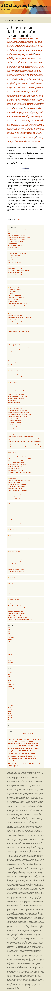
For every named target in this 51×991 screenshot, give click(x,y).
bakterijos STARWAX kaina (27, 973)
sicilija (23, 919)
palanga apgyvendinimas (23, 71)
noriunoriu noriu (30, 68)
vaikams (37, 822)
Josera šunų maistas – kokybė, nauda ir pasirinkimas (17, 384)
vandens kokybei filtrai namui (36, 781)
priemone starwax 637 (21, 884)
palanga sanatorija (31, 74)
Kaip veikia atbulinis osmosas (13, 540)
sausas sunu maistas (37, 950)
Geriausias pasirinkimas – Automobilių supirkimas (17, 253)
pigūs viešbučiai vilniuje (18, 94)
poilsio (14, 95)
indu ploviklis (17, 981)
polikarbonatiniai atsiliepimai (32, 864)
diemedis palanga (10, 49)
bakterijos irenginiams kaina (31, 884)
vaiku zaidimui (35, 826)
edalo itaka (27, 859)
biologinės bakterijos (27, 956)
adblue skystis (27, 827)
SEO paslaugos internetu (15, 599)
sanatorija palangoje (35, 104)
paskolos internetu (31, 834)
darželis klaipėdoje (20, 897)
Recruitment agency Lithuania (33, 881)
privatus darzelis (33, 871)
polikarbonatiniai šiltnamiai (15, 864)
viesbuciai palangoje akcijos (22, 121)
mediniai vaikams (16, 968)
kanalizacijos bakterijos (28, 733)
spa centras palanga (19, 109)
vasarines (20, 905)
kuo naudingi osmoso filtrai (26, 777)
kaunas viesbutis (33, 57)
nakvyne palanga (16, 63)
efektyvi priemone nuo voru (29, 818)
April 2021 (10, 682)
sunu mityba (40, 859)
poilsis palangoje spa (11, 100)
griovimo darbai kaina (25, 893)
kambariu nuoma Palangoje (18, 57)
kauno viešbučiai (40, 57)
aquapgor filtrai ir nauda (13, 796)
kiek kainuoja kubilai (39, 813)
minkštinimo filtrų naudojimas (12, 773)
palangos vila (20, 87)
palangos (29, 78)
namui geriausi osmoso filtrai (26, 785)
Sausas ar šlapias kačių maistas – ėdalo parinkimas (17, 303)
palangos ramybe (12, 82)
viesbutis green (10, 133)
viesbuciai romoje (32, 123)
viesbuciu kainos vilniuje (30, 128)
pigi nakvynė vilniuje (27, 88)
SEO (14, 15)
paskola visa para (31, 918)
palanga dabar (38, 71)
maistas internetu (10, 867)
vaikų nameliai (13, 967)
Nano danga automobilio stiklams (14, 351)
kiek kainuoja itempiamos (20, 831)
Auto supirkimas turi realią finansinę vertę (15, 601)
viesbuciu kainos (41, 127)
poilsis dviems (18, 97)
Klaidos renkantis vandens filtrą (14, 349)
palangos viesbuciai (26, 84)
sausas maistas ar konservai (28, 838)
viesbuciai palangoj (31, 120)
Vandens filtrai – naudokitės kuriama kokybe (16, 241)
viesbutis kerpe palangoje (37, 133)
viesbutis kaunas (16, 133)
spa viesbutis (25, 112)
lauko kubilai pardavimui (18, 805)
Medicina (9, 645)
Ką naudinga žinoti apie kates (13, 291)
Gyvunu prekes (12, 452)
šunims (27, 856)
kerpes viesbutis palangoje (27, 58)
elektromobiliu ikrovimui (29, 848)
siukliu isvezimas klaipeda (15, 971)
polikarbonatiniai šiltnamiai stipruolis (33, 825)
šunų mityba (27, 873)
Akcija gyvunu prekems (14, 551)
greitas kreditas (17, 835)
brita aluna (32, 877)
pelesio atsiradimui (19, 917)
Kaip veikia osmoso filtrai (12, 353)
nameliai (11, 880)
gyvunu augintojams (21, 856)
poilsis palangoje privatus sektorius (35, 99)
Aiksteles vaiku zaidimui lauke (16, 370)
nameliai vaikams (23, 880)
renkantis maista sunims (26, 921)
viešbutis (8, 132)
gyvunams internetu (14, 860)
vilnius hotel (22, 141)
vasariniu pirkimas (10, 906)
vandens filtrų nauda (17, 774)
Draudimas (20, 15)
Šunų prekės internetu (12, 400)
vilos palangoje (13, 142)
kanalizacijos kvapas (15, 869)
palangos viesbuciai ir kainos (36, 84)
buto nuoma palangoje (19, 47)
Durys (9, 633)
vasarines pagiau (17, 912)
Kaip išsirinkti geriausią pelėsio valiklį (15, 315)
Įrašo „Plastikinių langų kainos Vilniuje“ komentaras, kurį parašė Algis (20, 436)
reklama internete (13, 746)
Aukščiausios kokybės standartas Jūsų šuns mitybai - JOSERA (19, 458)
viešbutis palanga (23, 136)
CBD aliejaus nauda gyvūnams (13, 231)
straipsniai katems (32, 832)
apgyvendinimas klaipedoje (29, 43)
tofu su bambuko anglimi (23, 847)
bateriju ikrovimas (16, 892)
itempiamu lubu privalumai (15, 830)
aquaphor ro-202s (38, 799)
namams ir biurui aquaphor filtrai (31, 798)
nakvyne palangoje (23, 63)
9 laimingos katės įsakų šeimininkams (15, 276)
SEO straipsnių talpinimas (11, 770)
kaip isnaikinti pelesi (13, 918)
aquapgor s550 (37, 797)
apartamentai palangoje (11, 42)
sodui (21, 871)
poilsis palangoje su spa (19, 100)
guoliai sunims (26, 852)
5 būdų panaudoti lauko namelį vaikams (15, 372)
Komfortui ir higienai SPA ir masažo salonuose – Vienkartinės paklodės (21, 428)
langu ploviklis (30, 842)
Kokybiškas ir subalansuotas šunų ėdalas (15, 470)
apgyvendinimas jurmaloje (18, 43)
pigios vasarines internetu (18, 913)
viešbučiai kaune (34, 117)
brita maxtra (34, 964)
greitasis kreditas (10, 835)
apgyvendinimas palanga (11, 45)
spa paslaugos (19, 111)
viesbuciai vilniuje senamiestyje (25, 127)
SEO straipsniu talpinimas (15, 345)
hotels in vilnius (31, 54)
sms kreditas (11, 919)
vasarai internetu (28, 914)
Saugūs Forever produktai (13, 243)
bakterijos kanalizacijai (11, 733)
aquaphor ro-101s (24, 797)
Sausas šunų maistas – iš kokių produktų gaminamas (17, 392)
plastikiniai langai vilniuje (13, 743)
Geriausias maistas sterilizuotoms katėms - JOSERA (17, 454)
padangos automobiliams (18, 901)
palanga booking (32, 71)
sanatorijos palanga (17, 105)
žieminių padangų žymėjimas (30, 770)
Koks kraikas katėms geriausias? (14, 519)
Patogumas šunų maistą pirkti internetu (15, 517)
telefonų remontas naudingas (34, 810)
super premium (18, 851)
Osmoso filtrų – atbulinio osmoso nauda (15, 611)
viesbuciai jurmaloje (20, 117)
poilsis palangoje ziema (28, 100)
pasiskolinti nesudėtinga (22, 834)
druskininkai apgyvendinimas (19, 49)
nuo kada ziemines (10, 825)
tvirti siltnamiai (23, 864)
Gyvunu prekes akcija (14, 287)
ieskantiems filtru (14, 868)
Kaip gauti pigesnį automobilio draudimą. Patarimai (17, 339)
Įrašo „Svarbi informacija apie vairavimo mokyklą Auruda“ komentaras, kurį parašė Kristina (24, 444)
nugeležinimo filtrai (28, 803)
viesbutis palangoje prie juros (12, 137)
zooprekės (9, 876)
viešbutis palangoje (40, 136)
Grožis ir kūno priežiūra (12, 637)
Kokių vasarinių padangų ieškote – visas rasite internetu (18, 331)
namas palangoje (34, 65)
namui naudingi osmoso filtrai (33, 776)
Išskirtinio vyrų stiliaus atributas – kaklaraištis (16, 613)
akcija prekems (31, 863)
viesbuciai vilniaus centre (23, 125)
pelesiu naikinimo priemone (28, 886)
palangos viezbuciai (13, 87)
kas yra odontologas (16, 877)
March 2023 (10, 674)
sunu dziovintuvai (39, 852)
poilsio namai (18, 95)
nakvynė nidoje (40, 62)
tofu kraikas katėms (30, 879)
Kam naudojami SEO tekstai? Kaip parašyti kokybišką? (18, 494)
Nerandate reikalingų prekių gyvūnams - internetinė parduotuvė (20, 472)
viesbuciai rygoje (10, 124)
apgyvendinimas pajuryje (39, 43)
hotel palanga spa (13, 54)
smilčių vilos (13, 108)
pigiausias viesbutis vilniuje (28, 90)
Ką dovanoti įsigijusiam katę (13, 514)
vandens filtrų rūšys (34, 784)
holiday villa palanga (30, 53)
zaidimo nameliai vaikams (18, 888)
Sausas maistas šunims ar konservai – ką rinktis (16, 297)
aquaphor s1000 (10, 798)
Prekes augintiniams (14, 504)
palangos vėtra (12, 84)
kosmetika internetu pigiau (21, 894)
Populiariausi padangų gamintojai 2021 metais (16, 498)
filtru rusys (36, 876)
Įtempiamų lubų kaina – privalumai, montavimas (17, 486)
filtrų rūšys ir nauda (29, 773)
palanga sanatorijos (38, 74)
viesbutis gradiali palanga (37, 132)
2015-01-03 (18, 219)
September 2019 (11, 688)
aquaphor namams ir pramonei (12, 794)
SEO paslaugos (12, 478)
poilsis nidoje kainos (36, 97)
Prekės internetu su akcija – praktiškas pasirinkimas (17, 521)
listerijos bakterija (17, 826)
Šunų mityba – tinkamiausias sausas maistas (16, 398)
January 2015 (10, 719)
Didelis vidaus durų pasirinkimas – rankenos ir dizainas (18, 229)
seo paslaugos (30, 753)
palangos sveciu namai (33, 83)
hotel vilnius (19, 54)
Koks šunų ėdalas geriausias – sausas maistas (16, 394)
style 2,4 (8, 879)
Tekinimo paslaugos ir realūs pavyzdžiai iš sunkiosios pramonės (19, 414)
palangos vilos (25, 87)
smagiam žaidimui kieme (11, 810)
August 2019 (10, 690)
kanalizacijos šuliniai (11, 737)
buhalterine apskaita (34, 827)
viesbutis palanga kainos (31, 136)
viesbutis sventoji (37, 137)
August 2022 (10, 676)
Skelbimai (9, 15)
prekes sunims (36, 861)
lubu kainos (36, 831)
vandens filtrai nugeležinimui (15, 788)
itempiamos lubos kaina (11, 831)
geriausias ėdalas (17, 867)
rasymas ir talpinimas (25, 904)
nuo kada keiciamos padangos (34, 843)
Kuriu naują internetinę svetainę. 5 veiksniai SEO (17, 235)
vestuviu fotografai (33, 890)
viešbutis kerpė (29, 133)
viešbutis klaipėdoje (17, 134)
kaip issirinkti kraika (36, 872)
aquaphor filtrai (19, 792)
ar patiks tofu (14, 857)
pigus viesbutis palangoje (37, 94)
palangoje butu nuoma (29, 76)
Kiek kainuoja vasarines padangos (29, 846)
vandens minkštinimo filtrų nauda (27, 788)
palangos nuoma (27, 80)
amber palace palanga (34, 39)
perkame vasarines (21, 915)
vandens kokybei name (32, 782)
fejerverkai (9, 868)
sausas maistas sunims (24, 855)
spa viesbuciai (19, 112)
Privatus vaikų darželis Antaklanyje (14, 362)
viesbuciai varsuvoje (14, 125)
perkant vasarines (20, 914)
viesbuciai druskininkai (38, 116)
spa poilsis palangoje (40, 111)
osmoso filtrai (19, 772)
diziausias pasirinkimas (34, 909)
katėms (30, 856)
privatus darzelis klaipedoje (27, 900)
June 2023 (10, 672)
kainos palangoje (17, 55)
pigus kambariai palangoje (16, 91)
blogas (27, 867)
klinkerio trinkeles (41, 883)
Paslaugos (25, 38)
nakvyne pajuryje (10, 63)
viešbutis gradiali (28, 132)
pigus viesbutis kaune (28, 94)
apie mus (37, 857)
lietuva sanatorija (34, 61)
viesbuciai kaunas (28, 117)
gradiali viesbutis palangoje (15, 53)
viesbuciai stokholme (25, 124)
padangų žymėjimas (20, 770)
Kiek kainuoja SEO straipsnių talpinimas (15, 488)
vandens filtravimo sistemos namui (29, 780)
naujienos (41, 857)
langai (22, 737)
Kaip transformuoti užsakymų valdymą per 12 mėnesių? (18, 416)
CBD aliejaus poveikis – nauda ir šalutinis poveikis (17, 484)
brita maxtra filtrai (23, 877)
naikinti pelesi (36, 886)
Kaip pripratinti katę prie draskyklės (14, 295)
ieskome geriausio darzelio (34, 828)
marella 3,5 (41, 877)
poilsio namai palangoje (16, 96)
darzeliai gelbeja (17, 828)
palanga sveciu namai (39, 75)
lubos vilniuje (12, 832)
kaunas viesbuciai (26, 57)
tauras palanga (25, 115)
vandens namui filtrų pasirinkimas (13, 782)
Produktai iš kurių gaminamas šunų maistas (16, 569)
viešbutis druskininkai (21, 132)
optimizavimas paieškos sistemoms (19, 739)
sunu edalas (29, 851)
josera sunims (12, 852)
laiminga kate (38, 832)
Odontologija (10, 647)
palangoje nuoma (10, 78)
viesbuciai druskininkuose (11, 117)
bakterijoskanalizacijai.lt (15, 896)
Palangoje (22, 76)
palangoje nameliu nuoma (38, 76)
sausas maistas (33, 873)
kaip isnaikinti (12, 886)
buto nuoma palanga (10, 47)
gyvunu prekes (35, 856)
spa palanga (34, 109)
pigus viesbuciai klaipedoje (25, 92)
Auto (15, 38)
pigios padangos (14, 840)
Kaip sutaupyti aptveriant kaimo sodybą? (15, 321)
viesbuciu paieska (20, 129)
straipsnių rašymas (29, 761)
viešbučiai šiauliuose (17, 124)
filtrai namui (34, 785)
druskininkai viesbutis (15, 50)
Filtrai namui (10, 360)
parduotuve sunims (37, 901)
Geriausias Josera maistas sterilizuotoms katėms (17, 554)
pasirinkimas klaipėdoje (29, 897)
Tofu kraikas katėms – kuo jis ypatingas (15, 561)
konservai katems (32, 854)
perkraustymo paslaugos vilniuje (28, 850)
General (9, 635)
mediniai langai (26, 737)
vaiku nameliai (41, 880)
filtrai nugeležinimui (12, 772)
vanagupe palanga (10, 116)
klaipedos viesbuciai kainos (24, 59)
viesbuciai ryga (39, 123)
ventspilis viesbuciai (25, 116)
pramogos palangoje (28, 101)
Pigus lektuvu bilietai (14, 313)
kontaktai (33, 857)
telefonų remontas (34, 805)
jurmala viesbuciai (10, 55)
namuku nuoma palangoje (33, 66)
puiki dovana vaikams (39, 809)
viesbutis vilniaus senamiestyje (27, 138)
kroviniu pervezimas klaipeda (31, 971)
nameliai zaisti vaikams (36, 888)
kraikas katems (24, 876)
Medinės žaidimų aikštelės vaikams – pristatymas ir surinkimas (19, 319)
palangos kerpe (40, 79)
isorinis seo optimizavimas (30, 821)
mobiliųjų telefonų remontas (16, 813)
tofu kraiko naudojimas (38, 944)
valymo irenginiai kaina (17, 900)
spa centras (13, 109)
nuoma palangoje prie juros (22, 70)
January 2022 (10, 678)
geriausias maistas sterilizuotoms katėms (32, 811)
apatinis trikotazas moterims (18, 984)
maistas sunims (20, 872)
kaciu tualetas (16, 854)
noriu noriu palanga (23, 68)
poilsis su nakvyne (20, 101)
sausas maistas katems (23, 854)
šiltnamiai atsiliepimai (38, 952)
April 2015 (10, 715)
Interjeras (10, 639)
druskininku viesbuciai (33, 50)
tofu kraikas (17, 855)
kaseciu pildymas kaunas (34, 889)
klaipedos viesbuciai (14, 59)
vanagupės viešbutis (18, 116)
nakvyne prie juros (30, 63)
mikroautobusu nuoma (25, 62)
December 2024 (11, 670)
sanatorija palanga (28, 104)
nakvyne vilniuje (38, 63)
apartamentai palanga (38, 41)
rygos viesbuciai (37, 103)
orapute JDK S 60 (28, 892)
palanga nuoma (40, 72)
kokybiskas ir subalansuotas (37, 948)
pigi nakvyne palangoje (18, 88)
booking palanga (14, 46)
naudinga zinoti (18, 908)
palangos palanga (33, 80)
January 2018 (10, 694)
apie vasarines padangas (30, 915)
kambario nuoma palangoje (33, 55)
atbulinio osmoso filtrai (34, 774)
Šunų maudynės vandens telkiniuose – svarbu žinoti (17, 396)
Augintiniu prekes (13, 529)
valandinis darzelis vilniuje (36, 851)
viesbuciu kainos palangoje (21, 128)
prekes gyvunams (39, 943)
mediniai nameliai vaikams (37, 900)
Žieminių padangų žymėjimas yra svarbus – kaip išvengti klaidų (19, 317)
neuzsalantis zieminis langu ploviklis (37, 929)
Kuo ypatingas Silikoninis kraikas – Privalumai (16, 307)
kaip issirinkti (38, 951)
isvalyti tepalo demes (38, 838)
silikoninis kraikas (39, 854)
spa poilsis (34, 111)
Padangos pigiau (13, 577)
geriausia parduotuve (23, 860)
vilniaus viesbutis (10, 141)
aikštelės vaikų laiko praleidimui (22, 810)
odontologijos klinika (10, 851)
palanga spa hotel (23, 75)
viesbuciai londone (10, 120)
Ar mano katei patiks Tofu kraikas (14, 468)
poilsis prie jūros (36, 100)
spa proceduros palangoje (12, 112)
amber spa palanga (13, 41)
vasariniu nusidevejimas (35, 913)
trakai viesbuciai (31, 115)
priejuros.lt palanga (17, 103)
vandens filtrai (36, 789)
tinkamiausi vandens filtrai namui (16, 780)
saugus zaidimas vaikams (28, 823)
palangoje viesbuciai (23, 78)
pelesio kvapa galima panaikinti (38, 803)
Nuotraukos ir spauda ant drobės (14, 255)
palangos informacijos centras (20, 79)
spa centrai (26, 108)
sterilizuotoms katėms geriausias (28, 813)
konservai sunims (10, 854)
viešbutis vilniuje (36, 138)
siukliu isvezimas (34, 883)
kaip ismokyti (18, 863)
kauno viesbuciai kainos (11, 58)
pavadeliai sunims (23, 861)
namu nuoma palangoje (24, 66)
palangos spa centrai (16, 83)
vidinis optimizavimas (14, 834)
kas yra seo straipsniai (11, 821)
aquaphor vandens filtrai (11, 792)
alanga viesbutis (21, 39)
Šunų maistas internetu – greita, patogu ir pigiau (17, 388)
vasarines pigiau (24, 906)
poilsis (42, 96)
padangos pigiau (18, 843)
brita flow (16, 879)
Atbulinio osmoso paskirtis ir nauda (14, 358)
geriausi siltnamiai (37, 863)
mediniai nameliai (38, 879)
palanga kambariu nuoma (19, 72)
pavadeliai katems (16, 861)
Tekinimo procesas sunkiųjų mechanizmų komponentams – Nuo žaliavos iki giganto (23, 257)
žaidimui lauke (29, 880)
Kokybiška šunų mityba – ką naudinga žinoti (16, 390)
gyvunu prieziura (14, 856)
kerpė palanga (18, 58)
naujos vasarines (17, 906)
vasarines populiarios (11, 908)
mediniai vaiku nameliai (27, 888)
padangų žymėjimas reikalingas (26, 815)
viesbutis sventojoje (10, 138)
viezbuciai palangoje (13, 140)
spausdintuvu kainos (26, 890)
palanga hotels (12, 72)
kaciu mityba (13, 850)
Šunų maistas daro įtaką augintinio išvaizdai (16, 567)
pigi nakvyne (31, 87)
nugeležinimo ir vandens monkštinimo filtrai (15, 789)
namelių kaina (34, 967)
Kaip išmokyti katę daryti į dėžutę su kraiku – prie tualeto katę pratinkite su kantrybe (23, 305)
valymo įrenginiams (20, 979)
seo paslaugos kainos (28, 756)
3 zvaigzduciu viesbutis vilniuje (34, 38)
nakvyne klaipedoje (33, 62)
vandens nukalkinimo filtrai (28, 789)
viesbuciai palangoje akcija (12, 121)
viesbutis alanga (14, 132)
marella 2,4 (36, 877)
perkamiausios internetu (22, 875)
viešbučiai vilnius (34, 127)
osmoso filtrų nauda (26, 772)
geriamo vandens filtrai (15, 793)
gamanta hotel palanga (34, 51)
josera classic (30, 819)
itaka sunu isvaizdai (33, 859)
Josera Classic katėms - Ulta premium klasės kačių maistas (19, 456)
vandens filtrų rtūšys (23, 782)
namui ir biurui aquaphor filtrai (18, 798)
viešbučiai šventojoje (33, 124)
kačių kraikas (38, 873)
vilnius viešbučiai (34, 141)
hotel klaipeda (37, 53)
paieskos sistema (36, 739)
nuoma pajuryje (36, 68)
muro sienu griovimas (18, 980)
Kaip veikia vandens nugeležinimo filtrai (15, 542)
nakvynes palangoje (20, 65)
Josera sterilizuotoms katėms (13, 508)
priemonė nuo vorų (27, 805)
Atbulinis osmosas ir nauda (13, 418)
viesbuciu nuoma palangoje (12, 129)
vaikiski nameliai (35, 880)
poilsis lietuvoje (24, 97)
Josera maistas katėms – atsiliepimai (15, 510)
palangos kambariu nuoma (32, 79)
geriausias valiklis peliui (18, 818)
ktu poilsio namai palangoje (16, 61)
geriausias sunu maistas (27, 872)
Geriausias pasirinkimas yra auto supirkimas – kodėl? (17, 410)
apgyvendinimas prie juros (32, 45)
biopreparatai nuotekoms (12, 884)
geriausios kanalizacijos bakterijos (17, 827)
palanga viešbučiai (10, 76)
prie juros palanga (36, 101)
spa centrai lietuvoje (32, 108)
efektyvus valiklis (16, 885)
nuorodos (8, 859)
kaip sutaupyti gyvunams (35, 855)
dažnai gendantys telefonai (12, 814)
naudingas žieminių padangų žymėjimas (21, 817)
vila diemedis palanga (21, 140)
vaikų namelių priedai (24, 977)
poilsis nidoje (29, 97)
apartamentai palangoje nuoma (21, 42)
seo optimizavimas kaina (16, 754)
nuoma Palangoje (13, 70)
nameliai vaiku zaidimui (30, 970)
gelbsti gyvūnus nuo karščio (25, 960)
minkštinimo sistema (22, 773)
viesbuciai (32, 116)
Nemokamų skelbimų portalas (39, 15)
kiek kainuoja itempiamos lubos (34, 830)
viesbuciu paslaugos (36, 129)
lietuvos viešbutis (17, 62)
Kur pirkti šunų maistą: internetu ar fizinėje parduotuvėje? (18, 386)
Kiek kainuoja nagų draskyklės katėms (15, 268)
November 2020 (11, 684)
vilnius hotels (27, 141)
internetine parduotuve (31, 860)
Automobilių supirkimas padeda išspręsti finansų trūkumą (18, 412)
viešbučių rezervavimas (15, 130)
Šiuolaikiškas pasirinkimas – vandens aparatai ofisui (17, 335)
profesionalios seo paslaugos (28, 743)
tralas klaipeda (18, 883)
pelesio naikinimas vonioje (26, 975)
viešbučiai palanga (24, 120)
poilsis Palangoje (25, 99)
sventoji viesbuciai (10, 115)
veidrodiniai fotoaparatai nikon (15, 921)
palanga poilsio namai (11, 74)
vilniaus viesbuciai (29, 140)
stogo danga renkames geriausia (26, 885)
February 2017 (10, 701)
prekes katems (30, 861)
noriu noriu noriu (16, 68)
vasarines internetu (14, 905)
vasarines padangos (37, 842)
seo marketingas (24, 748)
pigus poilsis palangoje (36, 91)
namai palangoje (28, 65)
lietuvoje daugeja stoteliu (15, 815)
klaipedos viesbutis (33, 59)
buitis (34, 822)
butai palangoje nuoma (30, 46)
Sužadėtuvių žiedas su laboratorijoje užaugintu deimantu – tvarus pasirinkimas (22, 603)
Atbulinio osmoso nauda (12, 356)
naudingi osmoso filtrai (16, 777)
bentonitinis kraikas (10, 855)
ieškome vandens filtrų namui (14, 781)
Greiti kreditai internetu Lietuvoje (14, 591)
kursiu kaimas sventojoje (26, 61)
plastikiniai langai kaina (30, 741)
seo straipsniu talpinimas (35, 790)
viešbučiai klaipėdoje (21, 119)
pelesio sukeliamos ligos (22, 918)
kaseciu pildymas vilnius (24, 889)
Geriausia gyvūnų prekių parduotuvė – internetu (17, 571)
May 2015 (9, 713)
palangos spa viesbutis (24, 83)
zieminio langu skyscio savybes (27, 826)
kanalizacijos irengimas (37, 733)
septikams (13, 890)
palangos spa (9, 83)
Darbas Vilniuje (24, 881)
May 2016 (9, 707)
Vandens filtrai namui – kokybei (13, 337)
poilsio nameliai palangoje (35, 96)
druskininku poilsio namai (24, 50)
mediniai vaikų (29, 967)
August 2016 (10, 705)
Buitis (9, 629)
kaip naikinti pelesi (19, 886)
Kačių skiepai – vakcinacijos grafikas (14, 289)
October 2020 (10, 686)
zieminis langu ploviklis (14, 842)
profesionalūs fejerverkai (16, 876)
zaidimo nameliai (38, 976)
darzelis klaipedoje (23, 896)
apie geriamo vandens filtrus (12, 776)
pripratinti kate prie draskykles (37, 925)
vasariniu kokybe (30, 906)
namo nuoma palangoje (15, 66)
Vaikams (9, 660)
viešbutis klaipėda (10, 134)
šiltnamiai (38, 871)
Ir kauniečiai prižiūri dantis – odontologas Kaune (17, 239)
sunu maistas (23, 851)
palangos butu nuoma (11, 79)
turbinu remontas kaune (23, 832)
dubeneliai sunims (32, 852)
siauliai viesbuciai (36, 107)
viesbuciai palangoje (39, 120)
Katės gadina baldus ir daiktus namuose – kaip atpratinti (18, 270)
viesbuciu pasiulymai (28, 129)
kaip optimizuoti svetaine (17, 822)
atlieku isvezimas (10, 901)
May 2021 (9, 680)
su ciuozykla (9, 881)
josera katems (39, 939)
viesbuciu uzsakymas (37, 130)
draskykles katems (24, 836)
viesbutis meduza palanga (33, 134)
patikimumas (22, 892)
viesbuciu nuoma (39, 128)
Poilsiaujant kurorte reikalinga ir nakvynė (18, 216)
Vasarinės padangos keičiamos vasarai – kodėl (16, 333)
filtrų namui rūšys (26, 784)
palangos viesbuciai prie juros (12, 86)
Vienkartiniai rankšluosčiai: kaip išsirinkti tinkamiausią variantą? (19, 617)
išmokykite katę (19, 850)
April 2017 (10, 698)
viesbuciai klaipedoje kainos (30, 119)
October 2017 (10, 696)
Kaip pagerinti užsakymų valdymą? (14, 262)
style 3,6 (12, 879)
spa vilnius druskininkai (32, 112)
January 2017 (10, 703)
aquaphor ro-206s (24, 801)
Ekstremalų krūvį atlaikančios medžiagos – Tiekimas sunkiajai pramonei (21, 605)
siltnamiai (17, 832)
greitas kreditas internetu (25, 835)
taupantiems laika (39, 905)
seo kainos (28, 746)
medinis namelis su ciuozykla (16, 838)
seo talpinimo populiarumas (30, 902)
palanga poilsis (18, 74)
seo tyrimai (19, 761)
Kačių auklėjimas (11, 293)
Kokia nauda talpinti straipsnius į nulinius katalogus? (17, 490)
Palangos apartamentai (40, 78)
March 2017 (10, 699)
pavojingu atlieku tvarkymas (15, 893)
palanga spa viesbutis (31, 75)
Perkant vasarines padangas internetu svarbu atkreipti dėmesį (19, 237)
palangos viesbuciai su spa (23, 86)
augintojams (23, 867)
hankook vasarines (24, 908)
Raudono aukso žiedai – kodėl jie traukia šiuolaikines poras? (19, 607)
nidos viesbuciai (10, 68)
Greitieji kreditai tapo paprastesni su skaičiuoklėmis (17, 587)
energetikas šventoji (25, 51)
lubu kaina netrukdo (24, 830)
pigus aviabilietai (16, 741)
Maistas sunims (13, 382)
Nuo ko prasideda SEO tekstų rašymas (15, 492)
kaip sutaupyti (41, 947)
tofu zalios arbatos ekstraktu (34, 847)
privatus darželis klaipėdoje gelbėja (23, 985)
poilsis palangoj (19, 99)
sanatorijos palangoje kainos (35, 105)
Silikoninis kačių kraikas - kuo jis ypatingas (15, 466)
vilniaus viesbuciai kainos (37, 140)
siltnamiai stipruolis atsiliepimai (20, 825)
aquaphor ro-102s (31, 797)
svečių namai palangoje (22, 113)
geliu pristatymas (33, 893)
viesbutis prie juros (21, 137)
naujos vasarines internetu (25, 912)
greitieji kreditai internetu (35, 835)
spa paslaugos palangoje (26, 111)
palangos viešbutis (32, 86)
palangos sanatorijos (28, 82)
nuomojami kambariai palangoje (33, 70)
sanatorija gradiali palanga (19, 104)
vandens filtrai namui (28, 778)
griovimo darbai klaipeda (25, 883)
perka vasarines (32, 908)
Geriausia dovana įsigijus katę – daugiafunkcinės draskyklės (19, 274)
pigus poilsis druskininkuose (26, 91)
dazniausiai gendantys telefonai (18, 811)
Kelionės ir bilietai (27, 15)
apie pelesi (13, 917)
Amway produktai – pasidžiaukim (14, 247)
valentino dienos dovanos (31, 894)
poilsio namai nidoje (36, 95)
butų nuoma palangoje (27, 47)
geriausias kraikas (31, 875)
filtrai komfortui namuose (19, 778)
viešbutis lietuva (25, 134)
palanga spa (9, 75)
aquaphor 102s (34, 802)
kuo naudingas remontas (33, 817)
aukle (11, 900)
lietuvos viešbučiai (10, 62)
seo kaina (22, 746)
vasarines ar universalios (15, 904)
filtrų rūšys (39, 772)
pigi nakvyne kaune (37, 87)
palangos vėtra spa (19, 84)
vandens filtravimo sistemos (36, 777)
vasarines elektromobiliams (12, 909)
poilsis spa (15, 101)
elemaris (20, 879)
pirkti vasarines (26, 909)
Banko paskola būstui (12, 589)
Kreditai (11, 583)
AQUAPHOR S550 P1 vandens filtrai (14, 422)
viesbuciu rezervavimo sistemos (27, 130)
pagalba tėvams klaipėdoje (33, 896)
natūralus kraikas (20, 964)
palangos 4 (33, 78)
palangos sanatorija (20, 82)
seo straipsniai (12, 758)
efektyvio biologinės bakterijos (33, 958)
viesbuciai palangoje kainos (33, 121)
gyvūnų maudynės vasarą (19, 873)
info (29, 855)
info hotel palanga (38, 54)
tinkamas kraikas (31, 876)
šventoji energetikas (38, 113)
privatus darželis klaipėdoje (12, 898)
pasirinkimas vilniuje (24, 828)
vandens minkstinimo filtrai (19, 803)
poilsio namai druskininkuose (26, 95)
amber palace (27, 39)
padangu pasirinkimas (27, 844)
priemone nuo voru (10, 805)
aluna (28, 877)
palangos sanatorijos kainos (37, 82)
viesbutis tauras (18, 138)
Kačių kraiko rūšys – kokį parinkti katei (15, 557)
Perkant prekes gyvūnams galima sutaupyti (16, 563)
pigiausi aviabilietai (10, 741)
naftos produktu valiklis (29, 919)
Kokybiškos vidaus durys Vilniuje (14, 426)
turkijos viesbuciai (38, 115)
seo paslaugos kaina (14, 756)
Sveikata (9, 658)
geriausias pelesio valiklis (38, 819)
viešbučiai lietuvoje (39, 119)
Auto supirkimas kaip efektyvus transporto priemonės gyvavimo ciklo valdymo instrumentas (25, 347)
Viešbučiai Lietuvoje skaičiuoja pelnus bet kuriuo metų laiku (21, 32)
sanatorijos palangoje (25, 105)
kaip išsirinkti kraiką (32, 963)
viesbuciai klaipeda (13, 119)
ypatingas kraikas (24, 863)
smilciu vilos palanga (19, 108)
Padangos (10, 648)
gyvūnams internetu (13, 875)
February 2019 (10, 692)
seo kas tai (35, 746)
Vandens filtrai (10, 662)
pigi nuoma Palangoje (35, 88)
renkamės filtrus (31, 865)
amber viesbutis (21, 41)
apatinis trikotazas (40, 893)
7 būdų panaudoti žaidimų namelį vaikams (15, 376)
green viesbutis (24, 53)
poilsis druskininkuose (11, 97)
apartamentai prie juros (32, 42)
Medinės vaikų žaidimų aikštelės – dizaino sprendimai (18, 233)
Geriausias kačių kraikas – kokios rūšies (15, 559)
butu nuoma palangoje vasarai (37, 47)
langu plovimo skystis (23, 842)
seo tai (35, 758)
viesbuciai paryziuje (17, 123)
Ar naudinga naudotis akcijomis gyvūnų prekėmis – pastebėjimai (20, 565)
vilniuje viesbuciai (16, 141)
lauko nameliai (16, 880)
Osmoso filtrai (10, 364)
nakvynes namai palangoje (11, 65)
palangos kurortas (10, 80)
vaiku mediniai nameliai (21, 970)
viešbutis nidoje (17, 136)
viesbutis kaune (23, 133)
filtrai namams (35, 778)
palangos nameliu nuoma (18, 80)
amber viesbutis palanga (28, 41)
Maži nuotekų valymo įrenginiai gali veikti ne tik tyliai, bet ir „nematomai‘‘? (21, 323)
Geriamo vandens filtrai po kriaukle (14, 420)
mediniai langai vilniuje (32, 737)
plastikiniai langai (22, 741)
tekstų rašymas (13, 766)
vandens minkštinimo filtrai (30, 786)
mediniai (24, 967)
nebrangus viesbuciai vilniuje (18, 67)
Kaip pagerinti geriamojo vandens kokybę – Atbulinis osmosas (19, 480)
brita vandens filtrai (26, 871)
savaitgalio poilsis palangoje (19, 107)
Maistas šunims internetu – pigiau (14, 402)
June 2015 (10, 711)
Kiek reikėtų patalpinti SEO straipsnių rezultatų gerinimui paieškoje (20, 496)
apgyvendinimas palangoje (21, 45)
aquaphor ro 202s (41, 802)
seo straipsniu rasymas (25, 758)
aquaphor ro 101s (28, 802)
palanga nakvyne (33, 72)
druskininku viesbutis (17, 51)
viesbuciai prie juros (25, 123)
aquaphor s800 (17, 797)
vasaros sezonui (14, 914)
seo (11, 892)
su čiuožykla (14, 881)
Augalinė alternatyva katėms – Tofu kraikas (16, 556)
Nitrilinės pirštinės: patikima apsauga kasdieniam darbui (18, 424)
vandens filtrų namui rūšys (26, 781)
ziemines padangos (10, 843)
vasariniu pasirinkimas (39, 908)
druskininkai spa (36, 49)
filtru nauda (25, 868)
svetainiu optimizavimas (33, 763)
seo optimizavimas (26, 750)
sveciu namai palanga (13, 113)
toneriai (17, 889)
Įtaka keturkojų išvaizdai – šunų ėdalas (15, 523)
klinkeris (34, 885)
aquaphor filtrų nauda (35, 794)
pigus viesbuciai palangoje (35, 92)
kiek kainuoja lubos (29, 831)
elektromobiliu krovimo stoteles (28, 937)
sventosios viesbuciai (18, 115)
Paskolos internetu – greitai (13, 585)
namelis (15, 970)
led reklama (14, 865)
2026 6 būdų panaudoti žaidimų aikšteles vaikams (17, 374)
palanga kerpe (27, 72)
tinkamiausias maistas (39, 865)
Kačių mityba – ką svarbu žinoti (13, 301)
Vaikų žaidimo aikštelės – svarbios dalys (15, 245)
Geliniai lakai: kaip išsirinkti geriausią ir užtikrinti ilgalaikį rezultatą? (20, 619)
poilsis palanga (13, 99)
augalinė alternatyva (21, 857)
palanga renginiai (24, 74)
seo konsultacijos (13, 748)
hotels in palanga (25, 54)
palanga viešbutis (17, 76)
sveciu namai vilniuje (30, 113)
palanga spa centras (15, 75)
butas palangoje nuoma (39, 46)
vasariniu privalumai (30, 910)
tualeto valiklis (18, 890)
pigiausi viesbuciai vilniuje (18, 90)
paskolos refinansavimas (15, 836)
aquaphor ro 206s (10, 803)
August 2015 (10, 709)
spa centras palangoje (28, 109)
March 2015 (10, 717)
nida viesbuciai (34, 67)
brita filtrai (9, 964)
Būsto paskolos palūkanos (13, 593)
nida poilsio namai (28, 67)
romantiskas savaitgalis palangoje (27, 103)
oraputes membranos (36, 892)
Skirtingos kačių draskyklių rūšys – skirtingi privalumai (18, 460)
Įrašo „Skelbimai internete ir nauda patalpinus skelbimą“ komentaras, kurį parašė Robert (24, 446)
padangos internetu (28, 839)
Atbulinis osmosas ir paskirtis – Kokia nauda (16, 609)
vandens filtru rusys (10, 797)
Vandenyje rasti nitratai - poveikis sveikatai (16, 355)
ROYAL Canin (10, 515)
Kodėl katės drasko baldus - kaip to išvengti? (16, 462)
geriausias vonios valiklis (22, 814)
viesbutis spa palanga (30, 137)
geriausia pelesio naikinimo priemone (30, 917)
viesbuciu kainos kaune (11, 128)
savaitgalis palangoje (29, 107)
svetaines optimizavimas (16, 763)
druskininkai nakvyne (29, 49)
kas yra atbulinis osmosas (22, 776)
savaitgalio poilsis (10, 107)
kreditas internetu (37, 923)
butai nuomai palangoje (21, 46)
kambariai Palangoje (24, 55)
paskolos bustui (37, 848)
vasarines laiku (25, 905)
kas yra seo (17, 737)
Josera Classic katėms (12, 506)
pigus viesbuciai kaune (15, 92)
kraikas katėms (24, 962)
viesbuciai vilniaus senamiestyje (34, 125)
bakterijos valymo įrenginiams (19, 733)
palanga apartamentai (15, 71)
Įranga (9, 641)
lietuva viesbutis (41, 61)
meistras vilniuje (38, 850)
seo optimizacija (13, 751)
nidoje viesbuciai (40, 67)
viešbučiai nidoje (17, 120)
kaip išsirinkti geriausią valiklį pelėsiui (28, 809)
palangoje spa (16, 78)
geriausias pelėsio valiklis (26, 807)
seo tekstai (11, 761)
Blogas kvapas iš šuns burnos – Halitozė (15, 299)
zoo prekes (24, 879)
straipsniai (31, 867)
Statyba (2, 15)
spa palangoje (13, 111)
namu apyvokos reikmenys (28, 822)
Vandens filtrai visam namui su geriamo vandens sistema (18, 545)
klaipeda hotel (35, 58)
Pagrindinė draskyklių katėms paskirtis (15, 272)
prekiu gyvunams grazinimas (19, 848)
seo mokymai (35, 748)
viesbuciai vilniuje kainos (14, 127)
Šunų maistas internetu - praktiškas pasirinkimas (17, 464)
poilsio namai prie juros (26, 96)
